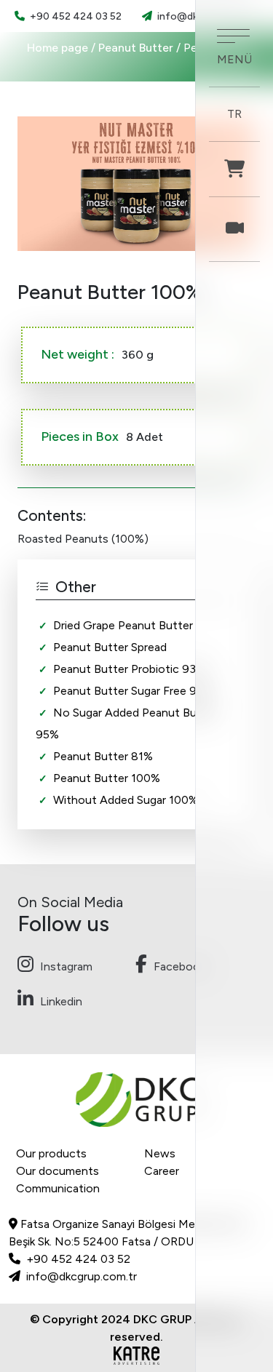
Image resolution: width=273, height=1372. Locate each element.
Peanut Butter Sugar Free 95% (133, 691)
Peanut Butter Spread (110, 647)
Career (161, 1171)
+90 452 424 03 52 (75, 16)
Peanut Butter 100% (106, 778)
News (159, 1153)
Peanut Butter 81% (103, 756)
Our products (51, 1153)
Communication (58, 1188)
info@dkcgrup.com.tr (80, 1276)
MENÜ (234, 59)
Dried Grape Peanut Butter (123, 625)
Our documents (57, 1171)
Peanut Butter (137, 48)
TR (234, 114)
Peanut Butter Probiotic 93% (129, 669)
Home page (57, 48)
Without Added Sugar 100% (125, 800)
